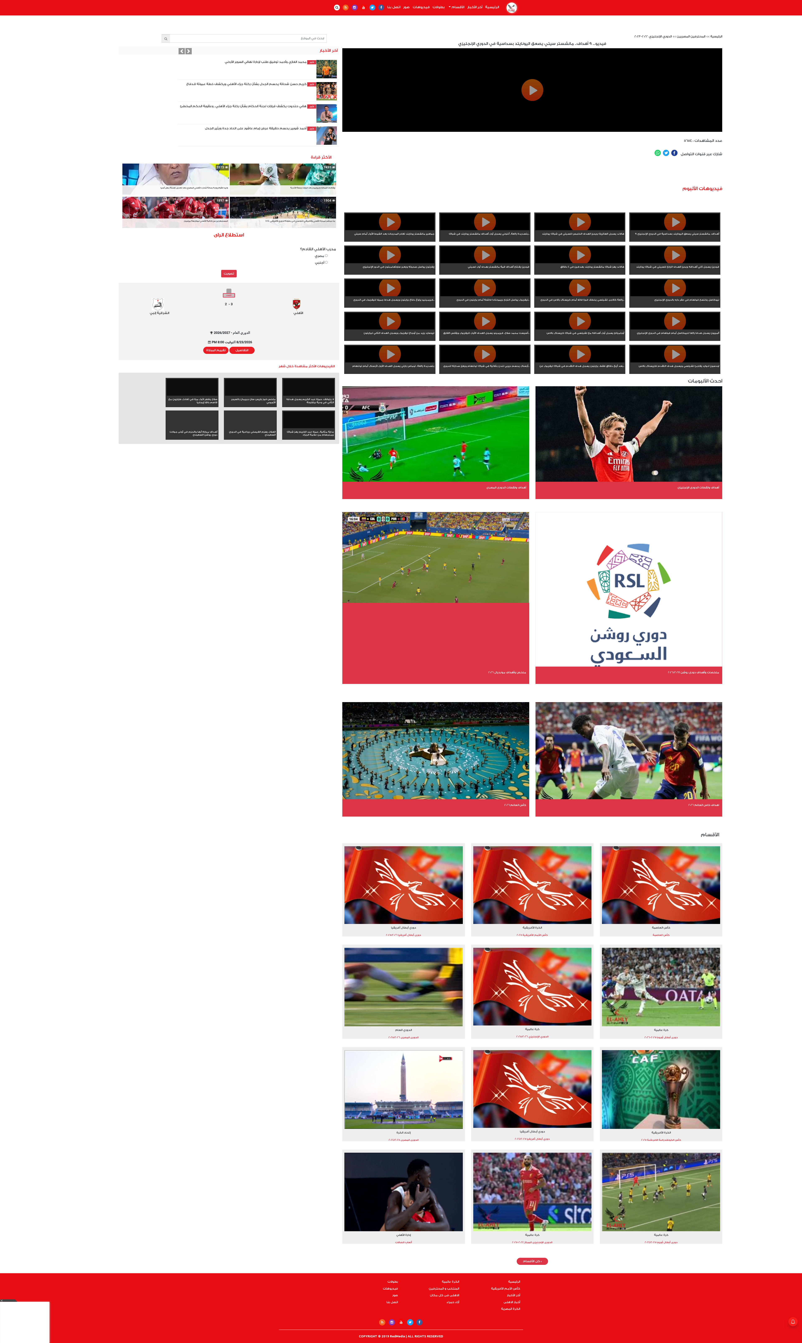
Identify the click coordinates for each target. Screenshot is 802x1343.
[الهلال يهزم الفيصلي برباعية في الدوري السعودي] (250, 427)
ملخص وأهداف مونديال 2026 (507, 672)
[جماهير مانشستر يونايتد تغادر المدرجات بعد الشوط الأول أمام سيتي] (389, 229)
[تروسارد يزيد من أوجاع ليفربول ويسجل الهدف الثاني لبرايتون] (389, 328)
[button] (182, 51)
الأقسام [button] (457, 7)
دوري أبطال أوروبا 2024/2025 (661, 1242)
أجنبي (320, 262)
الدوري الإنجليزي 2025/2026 (532, 1036)
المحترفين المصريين (691, 36)
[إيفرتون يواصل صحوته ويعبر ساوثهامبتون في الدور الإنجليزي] (389, 262)
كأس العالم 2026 (515, 805)
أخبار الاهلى (512, 1302)
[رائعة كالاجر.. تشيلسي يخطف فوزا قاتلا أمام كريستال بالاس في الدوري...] (579, 295)
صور (406, 7)
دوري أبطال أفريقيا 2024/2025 (532, 1138)
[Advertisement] (558, 172)
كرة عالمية (661, 1030)
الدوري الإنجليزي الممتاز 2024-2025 (532, 1242)
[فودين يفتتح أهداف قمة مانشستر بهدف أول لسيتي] (484, 262)
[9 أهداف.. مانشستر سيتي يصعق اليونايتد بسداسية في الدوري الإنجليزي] (675, 229)
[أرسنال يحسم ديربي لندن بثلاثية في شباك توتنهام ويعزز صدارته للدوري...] (484, 361)
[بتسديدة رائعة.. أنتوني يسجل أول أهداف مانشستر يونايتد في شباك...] (484, 229)
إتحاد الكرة (403, 1132)
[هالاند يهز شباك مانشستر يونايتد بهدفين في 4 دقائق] (579, 262)
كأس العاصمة (661, 927)
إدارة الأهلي (403, 1234)
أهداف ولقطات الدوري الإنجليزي (698, 487)
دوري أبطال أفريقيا (403, 927)
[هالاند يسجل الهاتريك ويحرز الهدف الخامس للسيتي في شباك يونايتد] (579, 229)
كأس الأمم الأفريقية (505, 1288)
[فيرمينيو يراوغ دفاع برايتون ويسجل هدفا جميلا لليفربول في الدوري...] (389, 295)
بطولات (439, 7)
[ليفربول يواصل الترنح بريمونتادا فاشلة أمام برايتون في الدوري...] (484, 295)
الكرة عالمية (450, 1281)
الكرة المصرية (510, 1309)
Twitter (666, 153)
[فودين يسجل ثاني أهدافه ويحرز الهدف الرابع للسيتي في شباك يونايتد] (675, 262)
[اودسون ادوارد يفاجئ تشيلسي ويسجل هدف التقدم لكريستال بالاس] (675, 361)
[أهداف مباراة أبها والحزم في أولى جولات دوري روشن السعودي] (192, 427)
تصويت (229, 273)
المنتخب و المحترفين (444, 1288)
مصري (320, 256)
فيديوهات (421, 7)
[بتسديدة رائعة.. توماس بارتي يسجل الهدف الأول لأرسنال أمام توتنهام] (389, 361)
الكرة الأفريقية (532, 927)
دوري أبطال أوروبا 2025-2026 (661, 1037)
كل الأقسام (532, 1261)
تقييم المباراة (216, 350)
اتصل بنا (393, 7)
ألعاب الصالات (403, 1242)
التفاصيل (241, 350)
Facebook (674, 153)
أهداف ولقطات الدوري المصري (506, 487)
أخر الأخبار (474, 7)
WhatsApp (658, 153)
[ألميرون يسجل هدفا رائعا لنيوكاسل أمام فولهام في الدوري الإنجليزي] (675, 328)
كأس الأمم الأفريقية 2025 (532, 935)
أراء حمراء (453, 1302)
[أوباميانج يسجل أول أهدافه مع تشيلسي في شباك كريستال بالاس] (579, 328)
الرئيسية (491, 7)
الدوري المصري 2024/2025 (404, 1139)
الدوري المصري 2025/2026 (403, 1037)
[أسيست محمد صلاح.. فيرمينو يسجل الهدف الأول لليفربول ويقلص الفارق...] (484, 328)
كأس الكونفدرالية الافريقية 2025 (661, 1139)
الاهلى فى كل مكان (444, 1295)
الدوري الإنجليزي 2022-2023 (653, 36)
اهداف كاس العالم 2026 (703, 805)
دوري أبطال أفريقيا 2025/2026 (403, 935)
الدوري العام (403, 1030)
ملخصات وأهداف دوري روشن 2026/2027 (693, 672)
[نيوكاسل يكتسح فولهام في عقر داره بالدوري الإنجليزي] (675, 295)
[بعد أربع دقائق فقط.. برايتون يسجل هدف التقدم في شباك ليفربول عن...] (579, 361)
